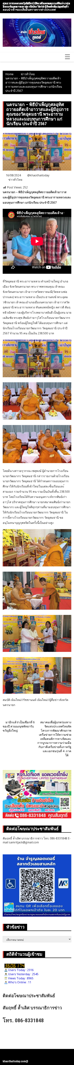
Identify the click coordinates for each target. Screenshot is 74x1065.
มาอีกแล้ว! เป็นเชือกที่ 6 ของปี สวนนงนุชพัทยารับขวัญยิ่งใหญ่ (19, 726)
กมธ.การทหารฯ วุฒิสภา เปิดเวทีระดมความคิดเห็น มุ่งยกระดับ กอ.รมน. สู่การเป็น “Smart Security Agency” (36, 5)
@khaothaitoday (38, 175)
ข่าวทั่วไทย (15, 180)
